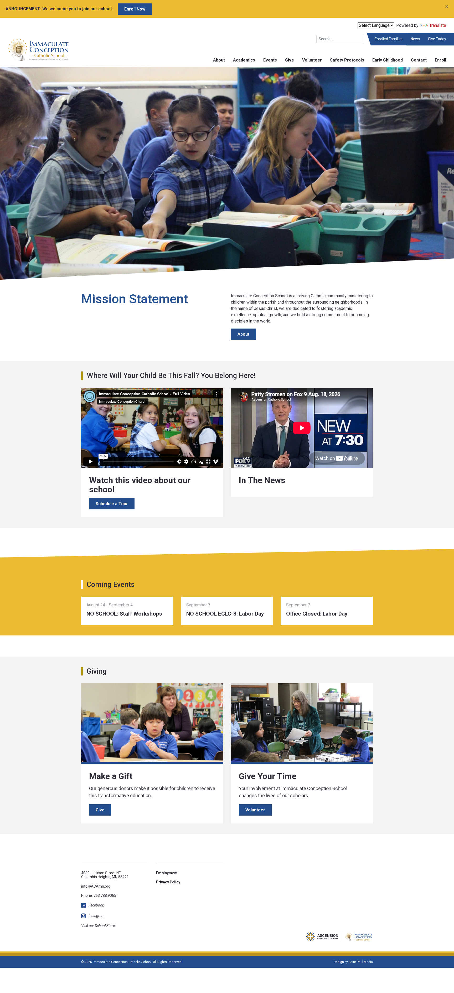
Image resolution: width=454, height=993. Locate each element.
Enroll (440, 60)
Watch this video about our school (139, 484)
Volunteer (312, 60)
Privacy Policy (168, 882)
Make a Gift (110, 776)
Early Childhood (387, 60)
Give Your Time (267, 776)
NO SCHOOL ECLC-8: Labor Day (225, 614)
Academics (244, 60)
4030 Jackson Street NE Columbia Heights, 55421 (105, 875)
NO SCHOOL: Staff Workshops (124, 614)
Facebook (96, 905)
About (219, 60)
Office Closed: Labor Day (317, 614)
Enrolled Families (389, 39)
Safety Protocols (347, 60)
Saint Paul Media (361, 962)
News (415, 39)
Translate (437, 25)
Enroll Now (134, 9)
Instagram (97, 916)
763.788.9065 (105, 895)
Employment (167, 873)
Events (270, 60)
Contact (419, 60)
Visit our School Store (98, 926)
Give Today (437, 39)
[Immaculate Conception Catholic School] (34, 49)
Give (289, 60)
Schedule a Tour (112, 503)
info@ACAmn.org (95, 886)
